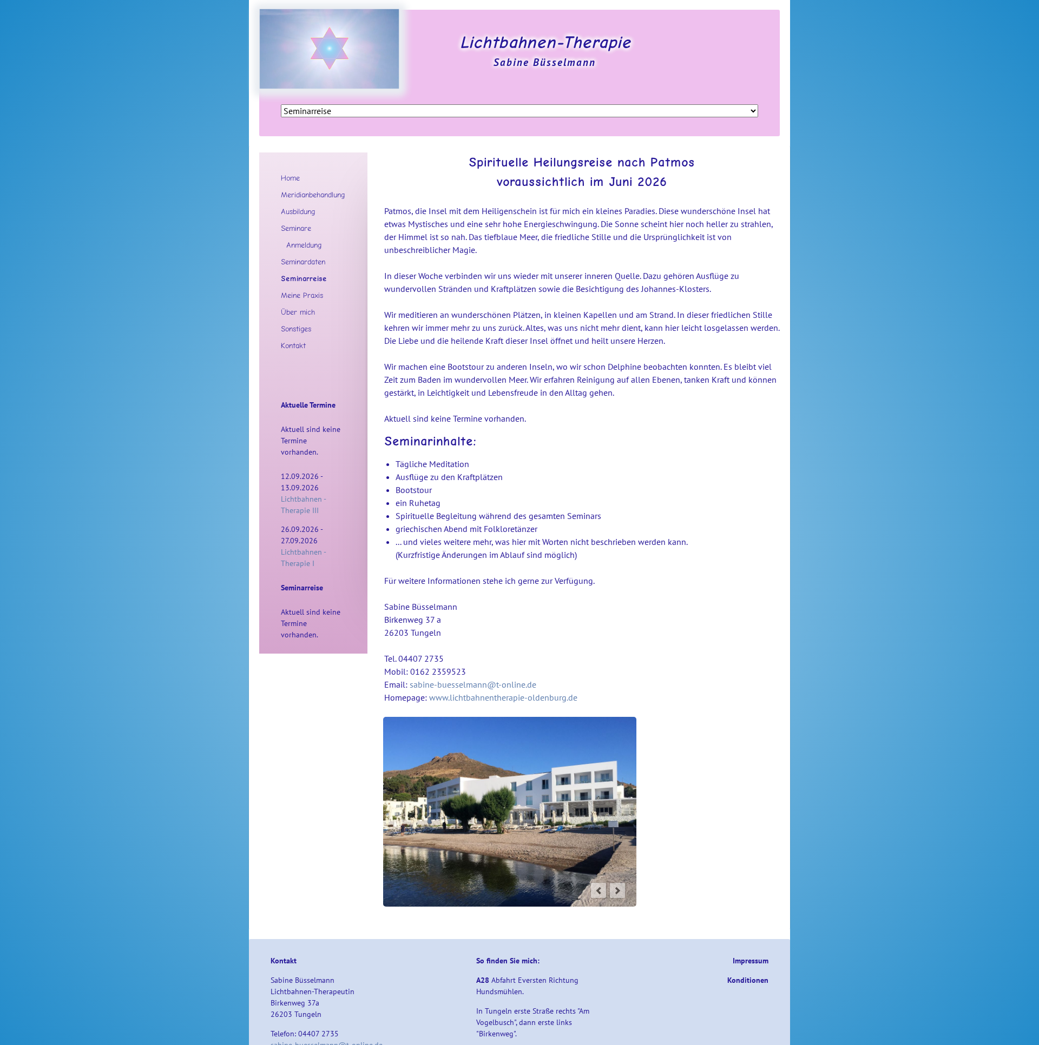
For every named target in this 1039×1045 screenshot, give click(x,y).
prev (598, 890)
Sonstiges (296, 328)
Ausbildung (298, 211)
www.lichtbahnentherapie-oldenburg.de (503, 697)
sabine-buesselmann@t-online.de (473, 684)
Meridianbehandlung (313, 194)
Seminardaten (303, 261)
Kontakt (293, 345)
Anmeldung (303, 245)
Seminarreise (304, 278)
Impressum (750, 961)
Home (290, 178)
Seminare (296, 228)
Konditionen (747, 980)
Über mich (298, 312)
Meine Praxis (302, 295)
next (617, 890)
